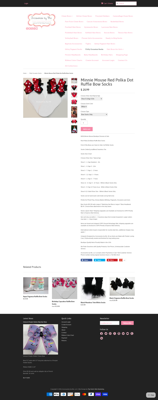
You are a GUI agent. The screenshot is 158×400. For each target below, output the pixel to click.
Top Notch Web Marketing (96, 389)
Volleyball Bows (71, 38)
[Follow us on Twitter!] (106, 334)
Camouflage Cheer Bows (123, 16)
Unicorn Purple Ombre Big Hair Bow (35, 322)
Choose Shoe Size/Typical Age (90, 96)
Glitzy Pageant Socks (73, 49)
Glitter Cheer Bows (84, 16)
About (63, 330)
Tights (88, 44)
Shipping (64, 327)
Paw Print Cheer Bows (74, 21)
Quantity (83, 119)
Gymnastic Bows (91, 27)
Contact (64, 332)
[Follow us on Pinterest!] (110, 334)
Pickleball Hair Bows (73, 33)
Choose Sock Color (87, 103)
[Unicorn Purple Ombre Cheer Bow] (40, 354)
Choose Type (85, 111)
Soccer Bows (109, 33)
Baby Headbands (91, 55)
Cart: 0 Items (108, 3)
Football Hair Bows (73, 27)
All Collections (71, 66)
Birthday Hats (107, 55)
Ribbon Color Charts (73, 60)
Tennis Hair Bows (125, 33)
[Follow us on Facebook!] (102, 334)
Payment (64, 338)
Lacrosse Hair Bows (109, 27)
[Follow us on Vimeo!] (123, 334)
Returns (64, 340)
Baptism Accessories (73, 44)
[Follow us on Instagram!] (119, 334)
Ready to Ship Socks (114, 38)
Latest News (28, 318)
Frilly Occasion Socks (94, 49)
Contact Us (122, 60)
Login (26, 3)
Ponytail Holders (102, 16)
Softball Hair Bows (93, 33)
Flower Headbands (73, 55)
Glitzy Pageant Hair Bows (104, 44)
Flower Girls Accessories (92, 38)
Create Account (92, 60)
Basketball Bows (117, 21)
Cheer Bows (67, 16)
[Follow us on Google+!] (115, 334)
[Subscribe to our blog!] (102, 339)
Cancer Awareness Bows (97, 21)
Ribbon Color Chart (68, 335)
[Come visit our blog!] (132, 334)
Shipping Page (122, 55)
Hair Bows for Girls (115, 49)
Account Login (108, 60)
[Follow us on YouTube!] (128, 334)
